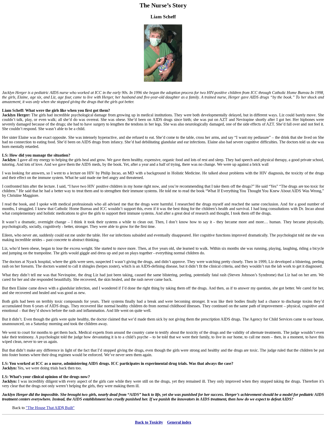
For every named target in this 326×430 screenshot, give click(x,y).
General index (179, 422)
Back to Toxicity (149, 422)
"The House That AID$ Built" (50, 408)
